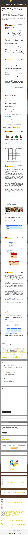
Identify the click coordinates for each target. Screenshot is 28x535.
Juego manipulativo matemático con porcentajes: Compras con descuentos (16, 511)
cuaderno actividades (19, 520)
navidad (2, 524)
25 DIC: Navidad (7, 356)
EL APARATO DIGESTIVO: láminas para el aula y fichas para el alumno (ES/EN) (16, 502)
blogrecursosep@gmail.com (21, 492)
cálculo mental (22, 520)
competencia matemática (6, 520)
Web (2, 405)
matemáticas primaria (16, 523)
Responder (5, 369)
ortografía (13, 524)
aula (9, 518)
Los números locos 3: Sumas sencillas (14, 469)
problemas (24, 524)
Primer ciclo (6, 357)
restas (18, 525)
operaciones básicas (9, 524)
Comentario (3, 391)
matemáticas (10, 523)
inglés (13, 521)
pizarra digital (20, 524)
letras (5, 523)
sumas (23, 525)
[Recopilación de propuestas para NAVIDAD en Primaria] (14, 350)
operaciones (5, 524)
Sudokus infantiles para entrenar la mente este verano (11, 515)
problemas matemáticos (4, 525)
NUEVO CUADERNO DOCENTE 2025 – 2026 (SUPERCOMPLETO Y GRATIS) (16, 482)
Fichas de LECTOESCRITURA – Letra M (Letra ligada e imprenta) (13, 513)
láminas (7, 523)
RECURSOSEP (14, 1)
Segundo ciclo (12, 357)
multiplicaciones (23, 523)
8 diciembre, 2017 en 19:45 (10, 365)
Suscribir (4, 432)
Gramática (23, 356)
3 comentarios (11, 12)
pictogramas (16, 524)
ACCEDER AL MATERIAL (17, 127)
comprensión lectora (14, 520)
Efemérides (15, 356)
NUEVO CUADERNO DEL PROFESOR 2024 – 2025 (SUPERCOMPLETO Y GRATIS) (13, 512)
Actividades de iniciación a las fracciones (12, 486)
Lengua (25, 356)
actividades (5, 518)
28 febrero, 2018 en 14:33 (11, 372)
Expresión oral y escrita (18, 356)
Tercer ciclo (18, 357)
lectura (19, 521)
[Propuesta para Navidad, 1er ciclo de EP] (22, 350)
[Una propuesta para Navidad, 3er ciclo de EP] (5, 350)
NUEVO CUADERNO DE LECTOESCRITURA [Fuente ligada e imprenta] (11, 514)
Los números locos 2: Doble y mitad (14, 468)
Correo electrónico (4, 402)
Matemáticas (3, 357)
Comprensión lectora (11, 356)
